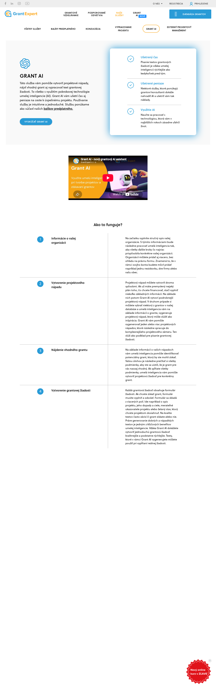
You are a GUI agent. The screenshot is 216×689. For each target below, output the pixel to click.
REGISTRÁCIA (176, 3)
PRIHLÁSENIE (201, 3)
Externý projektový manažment (179, 28)
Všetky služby (32, 28)
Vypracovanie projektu (123, 28)
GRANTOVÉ (71, 13)
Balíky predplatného (63, 28)
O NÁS (156, 3)
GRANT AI (151, 28)
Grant (137, 13)
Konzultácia (93, 28)
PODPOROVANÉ (97, 13)
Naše (119, 13)
